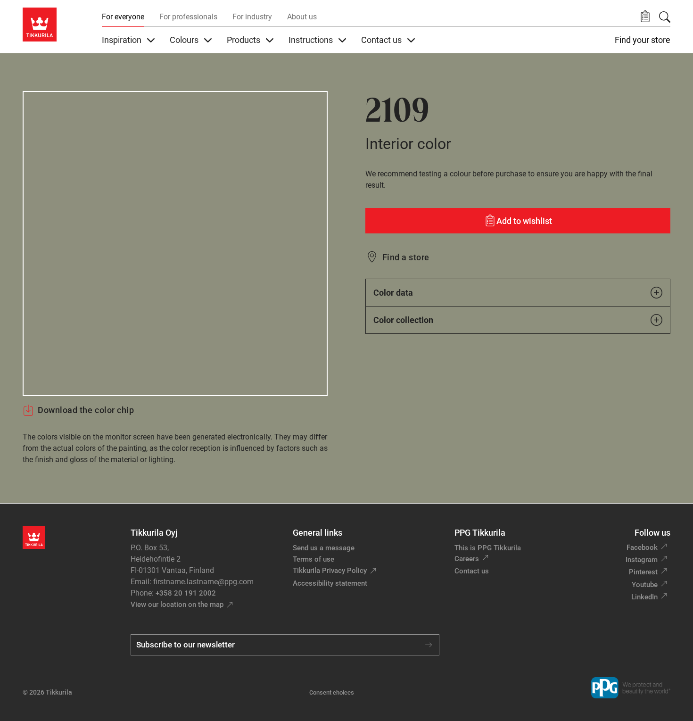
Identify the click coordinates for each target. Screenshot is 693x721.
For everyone (123, 16)
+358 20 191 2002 (186, 593)
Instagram (642, 559)
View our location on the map (177, 604)
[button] (645, 16)
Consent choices (331, 692)
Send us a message (324, 548)
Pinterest (643, 572)
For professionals (188, 16)
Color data (393, 293)
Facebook (642, 547)
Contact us (471, 571)
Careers (466, 559)
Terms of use (313, 559)
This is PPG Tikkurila (487, 548)
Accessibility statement (330, 583)
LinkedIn (644, 597)
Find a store (405, 257)
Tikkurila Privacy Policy (330, 570)
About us (302, 16)
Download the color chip (86, 410)
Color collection (403, 320)
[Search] (664, 17)
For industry (252, 16)
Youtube (645, 584)
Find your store (642, 40)
